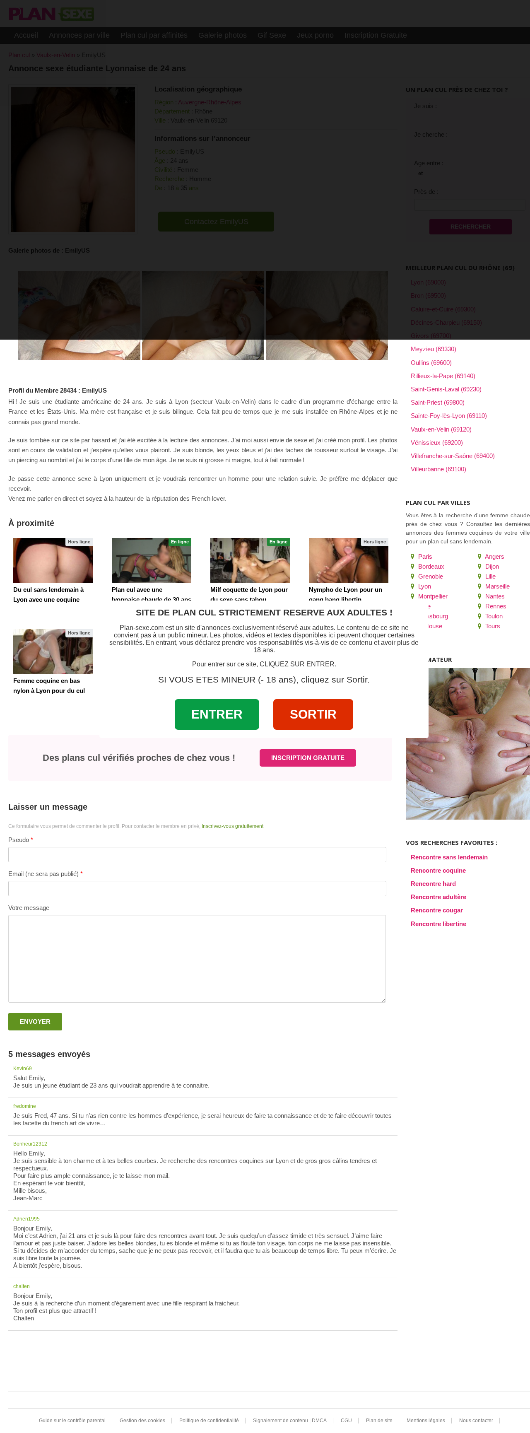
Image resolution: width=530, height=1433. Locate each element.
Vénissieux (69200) (437, 442)
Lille (490, 576)
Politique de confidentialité (209, 1420)
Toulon (493, 616)
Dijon (491, 566)
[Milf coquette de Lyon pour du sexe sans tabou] (250, 560)
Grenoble (430, 576)
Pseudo (18, 839)
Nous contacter (476, 1420)
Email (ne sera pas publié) (43, 873)
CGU (346, 1420)
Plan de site (379, 1420)
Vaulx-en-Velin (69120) (441, 429)
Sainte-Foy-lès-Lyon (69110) (449, 415)
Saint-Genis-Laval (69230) (446, 389)
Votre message (28, 907)
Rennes (495, 606)
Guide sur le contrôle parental (72, 1420)
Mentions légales (426, 1420)
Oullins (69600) (431, 362)
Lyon (424, 586)
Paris (424, 556)
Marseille (497, 586)
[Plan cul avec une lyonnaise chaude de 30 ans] (151, 560)
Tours (492, 626)
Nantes (494, 596)
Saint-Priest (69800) (438, 402)
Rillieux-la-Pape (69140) (443, 375)
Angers (494, 556)
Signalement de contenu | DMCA (290, 1420)
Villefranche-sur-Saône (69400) (453, 455)
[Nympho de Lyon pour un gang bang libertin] (348, 560)
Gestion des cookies (142, 1420)
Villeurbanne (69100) (438, 469)
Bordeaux (430, 566)
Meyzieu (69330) (433, 348)
